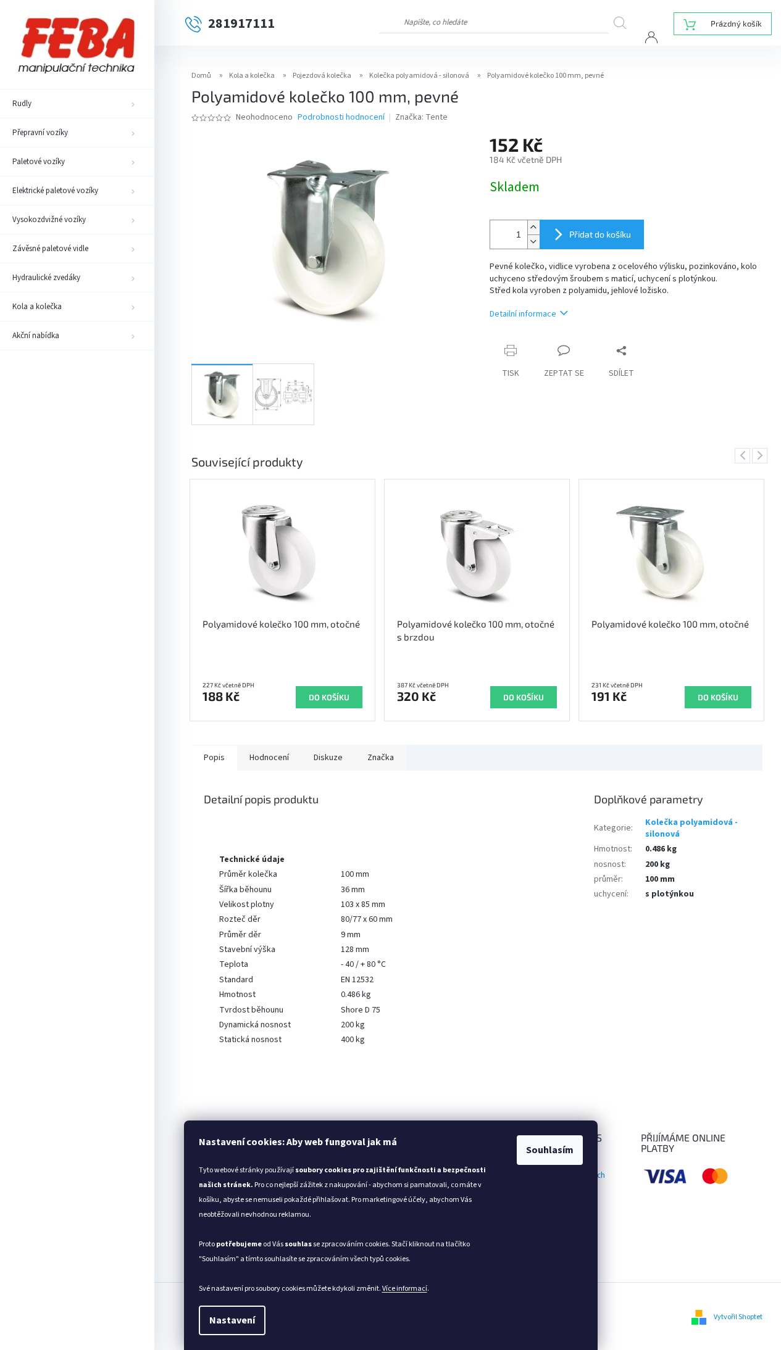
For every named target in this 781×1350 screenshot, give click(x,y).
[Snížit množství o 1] (533, 241)
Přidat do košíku (600, 234)
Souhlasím (550, 1150)
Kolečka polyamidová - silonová (691, 828)
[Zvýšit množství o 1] (533, 227)
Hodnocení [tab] (269, 758)
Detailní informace (523, 314)
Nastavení (232, 1320)
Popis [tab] (214, 758)
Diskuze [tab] (328, 758)
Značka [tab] (380, 758)
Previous (744, 455)
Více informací (404, 1288)
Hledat (624, 22)
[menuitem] (77, 103)
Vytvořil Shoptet (738, 1317)
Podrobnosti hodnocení (341, 117)
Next (761, 455)
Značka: (421, 117)
